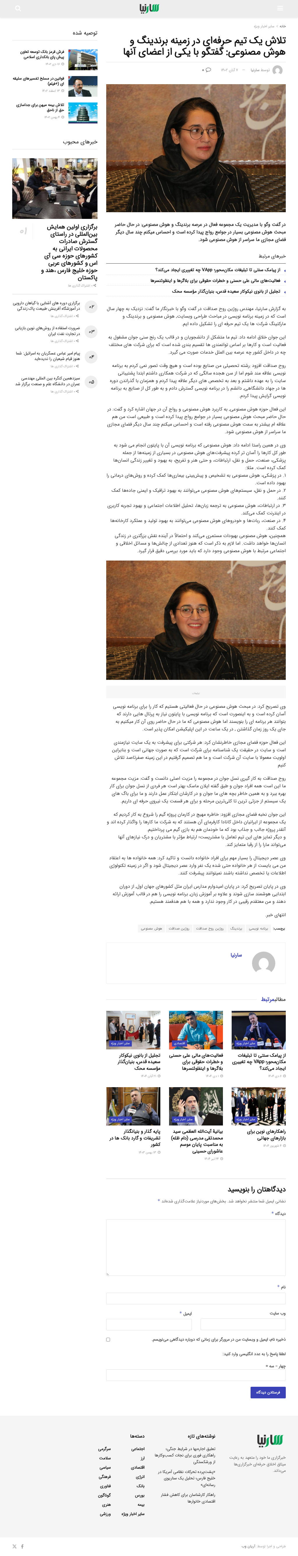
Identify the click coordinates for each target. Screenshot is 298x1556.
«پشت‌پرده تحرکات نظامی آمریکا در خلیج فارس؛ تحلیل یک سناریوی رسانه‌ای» (186, 1478)
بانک (141, 1486)
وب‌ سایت (278, 1313)
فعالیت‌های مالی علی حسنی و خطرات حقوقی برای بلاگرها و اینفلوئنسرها (215, 280)
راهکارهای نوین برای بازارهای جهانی (266, 1134)
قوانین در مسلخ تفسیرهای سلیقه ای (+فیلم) (38, 81)
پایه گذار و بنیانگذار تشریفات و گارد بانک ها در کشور (135, 1138)
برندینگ (236, 928)
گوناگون (104, 1495)
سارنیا (255, 70)
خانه (283, 26)
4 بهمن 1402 (52, 117)
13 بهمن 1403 (148, 1152)
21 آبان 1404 (149, 1076)
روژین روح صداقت (210, 928)
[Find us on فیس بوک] (22, 1546)
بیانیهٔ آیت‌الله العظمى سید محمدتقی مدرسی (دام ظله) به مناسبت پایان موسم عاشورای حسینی (197, 1141)
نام (281, 1287)
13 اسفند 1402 (51, 91)
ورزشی (105, 1514)
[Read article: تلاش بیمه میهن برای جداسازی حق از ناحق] (82, 112)
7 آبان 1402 (229, 70)
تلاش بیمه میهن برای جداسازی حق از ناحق (40, 107)
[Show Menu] (280, 8)
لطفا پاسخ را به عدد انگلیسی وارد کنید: (254, 1354)
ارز (143, 1458)
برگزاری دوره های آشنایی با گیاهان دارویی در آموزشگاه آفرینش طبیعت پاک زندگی (46, 306)
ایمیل (185, 1313)
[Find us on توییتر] (14, 1546)
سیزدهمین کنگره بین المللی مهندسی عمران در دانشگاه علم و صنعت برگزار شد (47, 381)
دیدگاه (278, 1214)
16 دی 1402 (53, 64)
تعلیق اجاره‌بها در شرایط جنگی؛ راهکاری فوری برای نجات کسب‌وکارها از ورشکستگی (185, 1455)
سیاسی (105, 1467)
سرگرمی (104, 1449)
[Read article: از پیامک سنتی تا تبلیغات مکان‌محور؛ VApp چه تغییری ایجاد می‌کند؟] (259, 1030)
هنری (106, 1504)
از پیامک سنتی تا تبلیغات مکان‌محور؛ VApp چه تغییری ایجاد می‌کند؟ (217, 269)
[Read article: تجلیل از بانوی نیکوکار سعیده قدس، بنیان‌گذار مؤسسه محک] (133, 1030)
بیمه (141, 1504)
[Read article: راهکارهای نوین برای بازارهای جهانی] (259, 1106)
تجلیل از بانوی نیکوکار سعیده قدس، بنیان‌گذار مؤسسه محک (226, 291)
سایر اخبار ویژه (264, 26)
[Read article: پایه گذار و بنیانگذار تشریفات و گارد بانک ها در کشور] (133, 1106)
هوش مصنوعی (151, 928)
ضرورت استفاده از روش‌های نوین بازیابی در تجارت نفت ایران (47, 331)
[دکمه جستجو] (18, 8)
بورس (140, 1495)
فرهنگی (105, 1477)
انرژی (140, 1477)
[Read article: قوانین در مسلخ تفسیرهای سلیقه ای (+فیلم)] (82, 86)
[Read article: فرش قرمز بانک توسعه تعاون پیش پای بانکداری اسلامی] (82, 59)
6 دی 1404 (275, 1076)
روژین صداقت (179, 928)
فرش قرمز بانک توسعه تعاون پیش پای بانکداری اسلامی (42, 54)
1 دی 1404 (213, 1076)
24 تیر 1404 (212, 1159)
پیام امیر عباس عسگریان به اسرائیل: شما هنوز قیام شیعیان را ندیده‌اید (48, 356)
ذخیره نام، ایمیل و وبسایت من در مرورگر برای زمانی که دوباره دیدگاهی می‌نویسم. (219, 1339)
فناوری (105, 1486)
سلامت (105, 1458)
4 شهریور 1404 (273, 1145)
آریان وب (248, 1546)
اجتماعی (138, 1449)
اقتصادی (179, 1043)
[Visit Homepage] (149, 9)
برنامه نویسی (258, 928)
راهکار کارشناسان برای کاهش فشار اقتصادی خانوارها (188, 1498)
